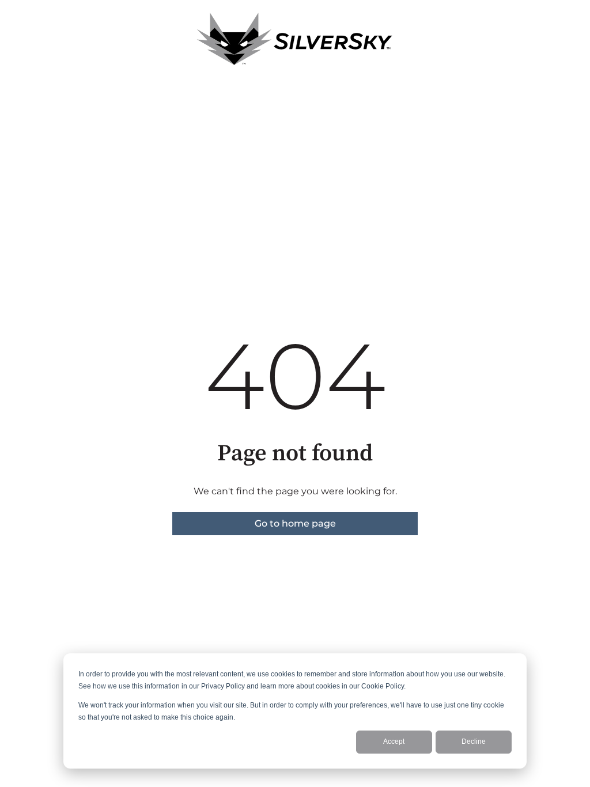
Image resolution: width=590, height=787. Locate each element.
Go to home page (295, 523)
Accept (393, 741)
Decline (474, 741)
